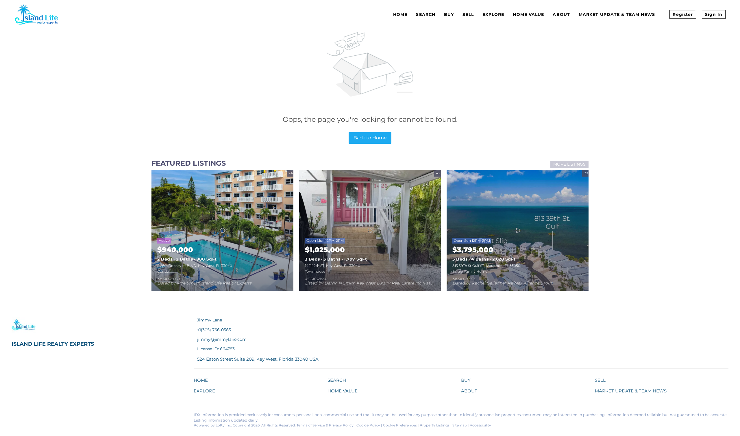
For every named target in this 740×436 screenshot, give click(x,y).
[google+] (85, 416)
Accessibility (480, 425)
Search (425, 14)
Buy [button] (449, 14)
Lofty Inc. (224, 425)
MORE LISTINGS (569, 164)
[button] (202, 381)
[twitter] (39, 416)
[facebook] (16, 416)
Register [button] (683, 14)
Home (400, 14)
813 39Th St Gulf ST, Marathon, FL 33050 (486, 265)
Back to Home (370, 138)
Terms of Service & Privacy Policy (325, 425)
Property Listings (434, 425)
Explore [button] (493, 14)
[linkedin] (27, 416)
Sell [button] (467, 14)
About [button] (561, 14)
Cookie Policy (368, 425)
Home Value (528, 14)
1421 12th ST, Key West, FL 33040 (332, 265)
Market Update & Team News (617, 14)
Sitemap (459, 425)
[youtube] (73, 416)
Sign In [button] (713, 14)
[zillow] (50, 416)
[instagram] (62, 416)
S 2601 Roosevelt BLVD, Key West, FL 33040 (194, 265)
